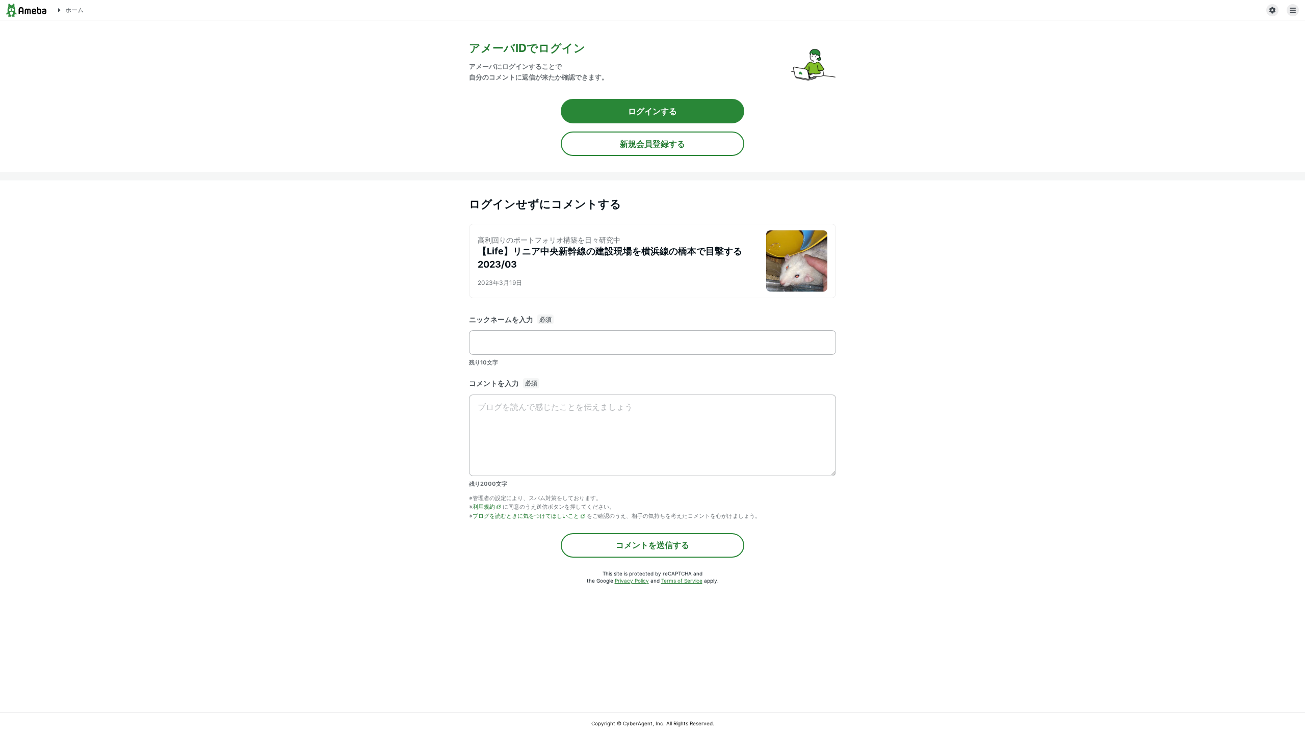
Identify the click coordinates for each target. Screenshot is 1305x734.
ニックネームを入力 (501, 319)
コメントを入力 (494, 383)
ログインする (652, 111)
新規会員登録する (652, 144)
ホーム (74, 10)
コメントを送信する (652, 545)
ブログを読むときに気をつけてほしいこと (526, 515)
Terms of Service (681, 581)
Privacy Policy (632, 581)
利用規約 (484, 506)
